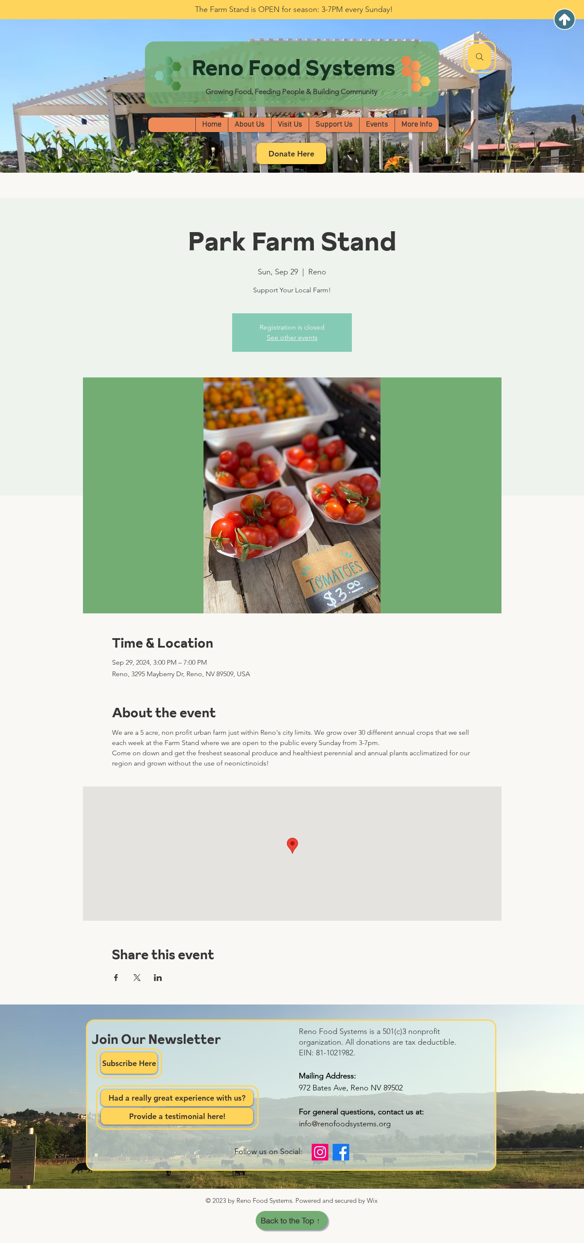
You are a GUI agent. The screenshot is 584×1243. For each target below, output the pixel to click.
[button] (249, 125)
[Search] (480, 57)
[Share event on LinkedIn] (158, 977)
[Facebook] (341, 1152)
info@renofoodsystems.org (345, 1123)
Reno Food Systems (293, 67)
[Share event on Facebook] (116, 977)
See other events (292, 337)
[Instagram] (320, 1152)
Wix (372, 1200)
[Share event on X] (137, 977)
